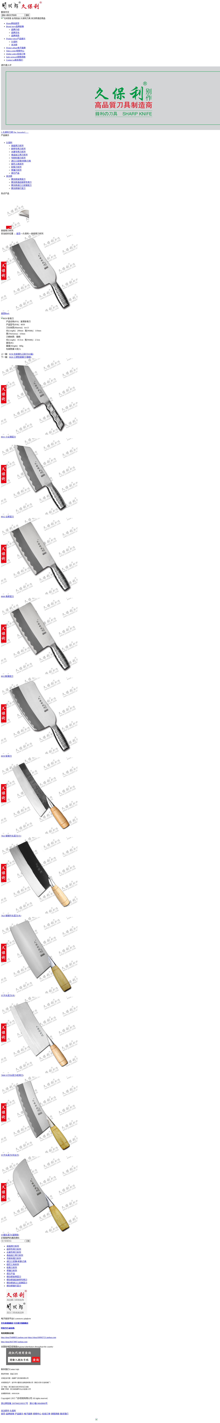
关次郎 (14, 45)
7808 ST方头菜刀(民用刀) (12, 1075)
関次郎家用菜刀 (18, 179)
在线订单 (46, 1414)
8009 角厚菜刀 (7, 596)
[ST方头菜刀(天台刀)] (39, 1152)
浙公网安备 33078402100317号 (111, 1419)
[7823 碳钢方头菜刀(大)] (39, 913)
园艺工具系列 (17, 164)
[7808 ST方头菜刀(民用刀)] (39, 1072)
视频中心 (37, 1414)
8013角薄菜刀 (7, 676)
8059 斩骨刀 (6, 756)
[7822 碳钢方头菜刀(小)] (39, 833)
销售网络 (55, 1414)
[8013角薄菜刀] (39, 673)
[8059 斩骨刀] (39, 753)
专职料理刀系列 (18, 158)
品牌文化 (15, 33)
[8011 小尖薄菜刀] (39, 434)
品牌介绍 (15, 29)
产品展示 (19, 1414)
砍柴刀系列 (16, 167)
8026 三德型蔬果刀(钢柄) (20, 357)
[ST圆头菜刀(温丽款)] (39, 1232)
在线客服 (219, 26)
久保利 (14, 42)
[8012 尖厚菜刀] (39, 514)
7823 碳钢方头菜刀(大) (11, 916)
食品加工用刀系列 (19, 155)
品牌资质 (15, 36)
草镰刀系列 (16, 170)
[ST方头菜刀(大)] (39, 992)
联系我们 (64, 1414)
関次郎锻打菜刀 (18, 188)
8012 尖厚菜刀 (7, 517)
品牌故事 (10, 1414)
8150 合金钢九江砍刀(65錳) (21, 354)
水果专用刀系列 (18, 152)
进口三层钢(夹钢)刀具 (21, 161)
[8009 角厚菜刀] (39, 594)
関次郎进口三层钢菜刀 (21, 185)
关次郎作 (5, 1411)
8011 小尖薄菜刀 (8, 437)
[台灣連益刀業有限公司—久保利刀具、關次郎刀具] (11, 9)
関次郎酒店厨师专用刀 (21, 182)
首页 (18, 234)
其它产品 (15, 173)
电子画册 (28, 1414)
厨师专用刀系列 (18, 149)
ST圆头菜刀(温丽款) (10, 1235)
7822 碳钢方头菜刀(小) (11, 836)
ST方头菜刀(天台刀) (10, 1155)
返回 (5, 313)
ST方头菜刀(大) (8, 995)
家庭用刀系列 (17, 146)
